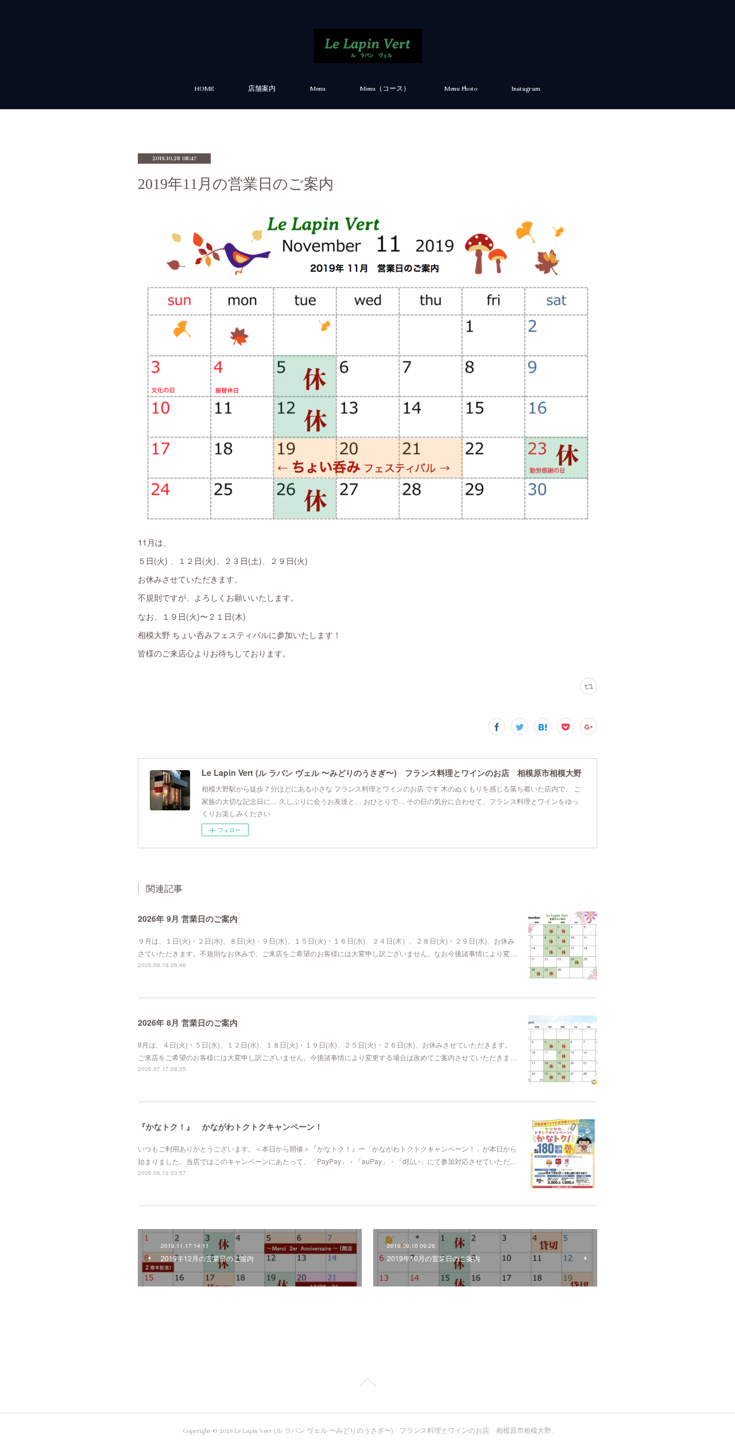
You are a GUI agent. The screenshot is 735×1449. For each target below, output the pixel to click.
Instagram (526, 88)
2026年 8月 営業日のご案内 (188, 1022)
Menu (318, 88)
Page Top (367, 1384)
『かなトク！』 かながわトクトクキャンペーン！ (230, 1126)
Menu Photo (460, 88)
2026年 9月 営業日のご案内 (188, 918)
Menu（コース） (385, 88)
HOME (204, 88)
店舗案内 (262, 88)
